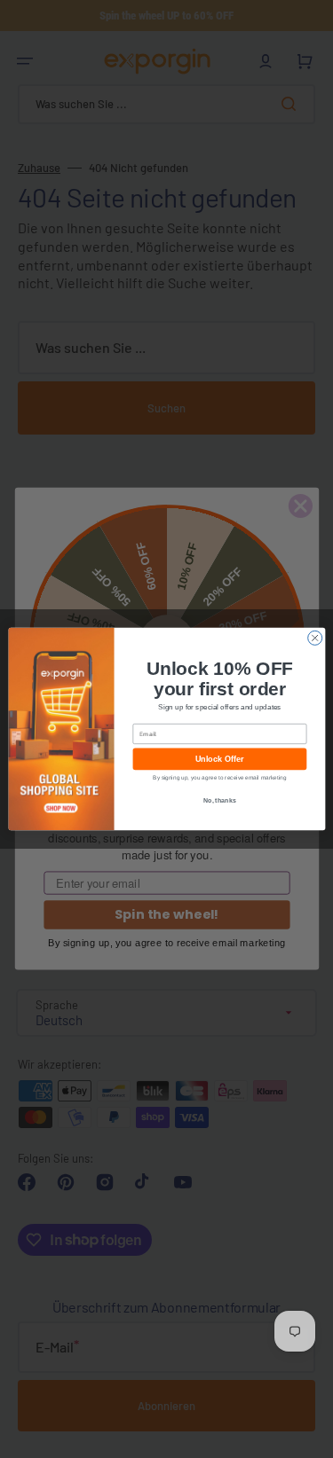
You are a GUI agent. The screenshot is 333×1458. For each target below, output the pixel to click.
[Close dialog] (314, 638)
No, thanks (219, 799)
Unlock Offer (218, 759)
